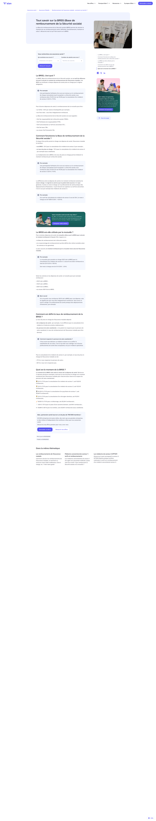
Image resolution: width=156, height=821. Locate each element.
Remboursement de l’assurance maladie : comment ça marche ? (69, 10)
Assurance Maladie (44, 10)
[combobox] (48, 61)
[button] (151, 818)
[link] (108, 96)
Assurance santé (31, 10)
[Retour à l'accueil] (7, 3)
